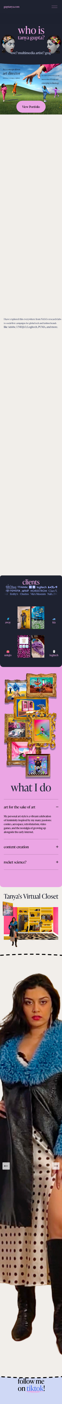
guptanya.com (11, 6)
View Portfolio (31, 107)
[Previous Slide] (6, 1166)
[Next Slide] (56, 1166)
